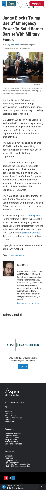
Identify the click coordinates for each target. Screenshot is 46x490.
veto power (35, 215)
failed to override (31, 232)
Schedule (9, 456)
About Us (9, 412)
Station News (10, 416)
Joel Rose (15, 44)
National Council (11, 442)
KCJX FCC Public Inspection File (17, 466)
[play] (3, 487)
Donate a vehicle (11, 436)
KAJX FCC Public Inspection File (17, 464)
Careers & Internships (13, 418)
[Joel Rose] (8, 268)
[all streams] (42, 487)
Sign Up (23, 366)
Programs (9, 458)
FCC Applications (12, 462)
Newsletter (9, 422)
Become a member (13, 434)
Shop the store (11, 440)
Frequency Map (11, 460)
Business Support (12, 438)
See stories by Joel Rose (28, 303)
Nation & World (17, 255)
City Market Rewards (13, 444)
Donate (37, 4)
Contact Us (9, 420)
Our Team (9, 414)
